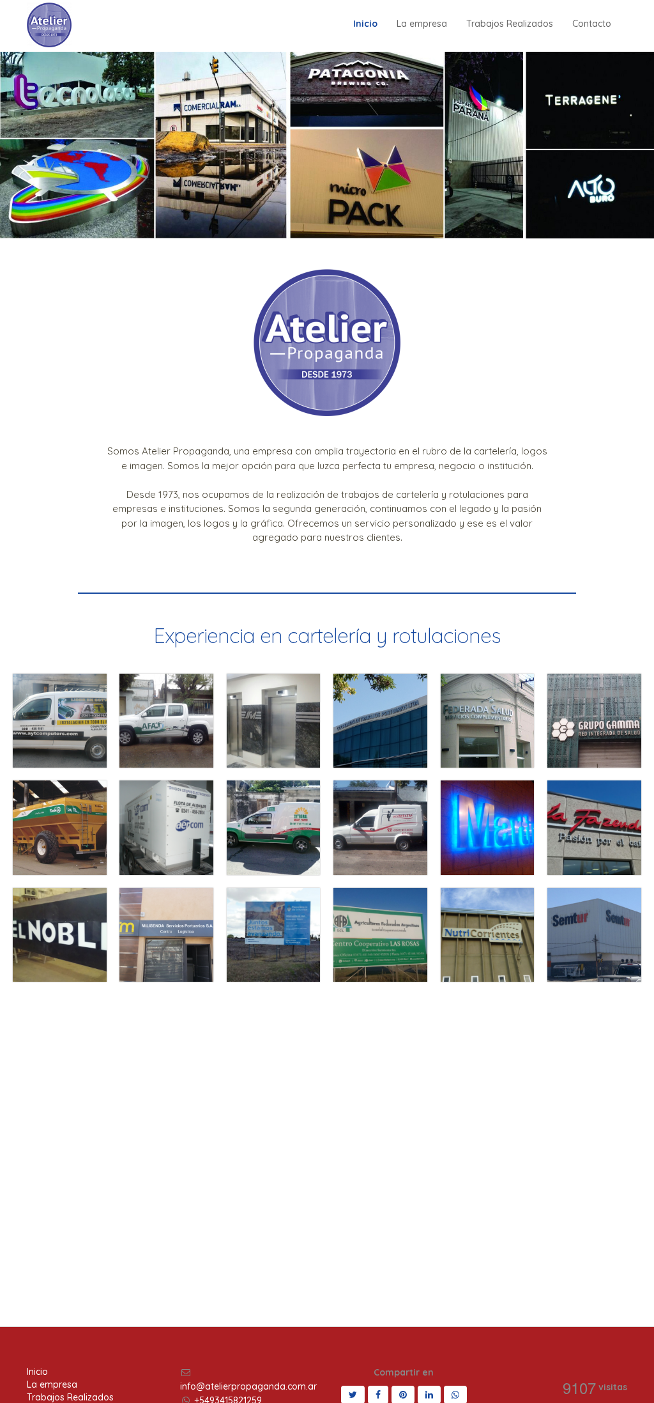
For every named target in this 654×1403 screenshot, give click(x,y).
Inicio (37, 1371)
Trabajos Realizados (70, 1397)
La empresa (52, 1384)
